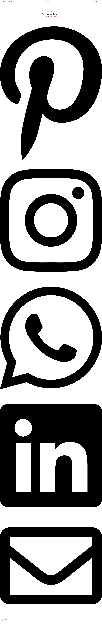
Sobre (4, 1)
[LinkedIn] (51, 513)
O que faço (10, 1)
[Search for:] (51, 19)
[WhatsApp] (93, 1)
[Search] (45, 19)
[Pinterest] (98, 1)
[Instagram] (96, 1)
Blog (15, 1)
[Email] (94, 1)
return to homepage (54, 16)
